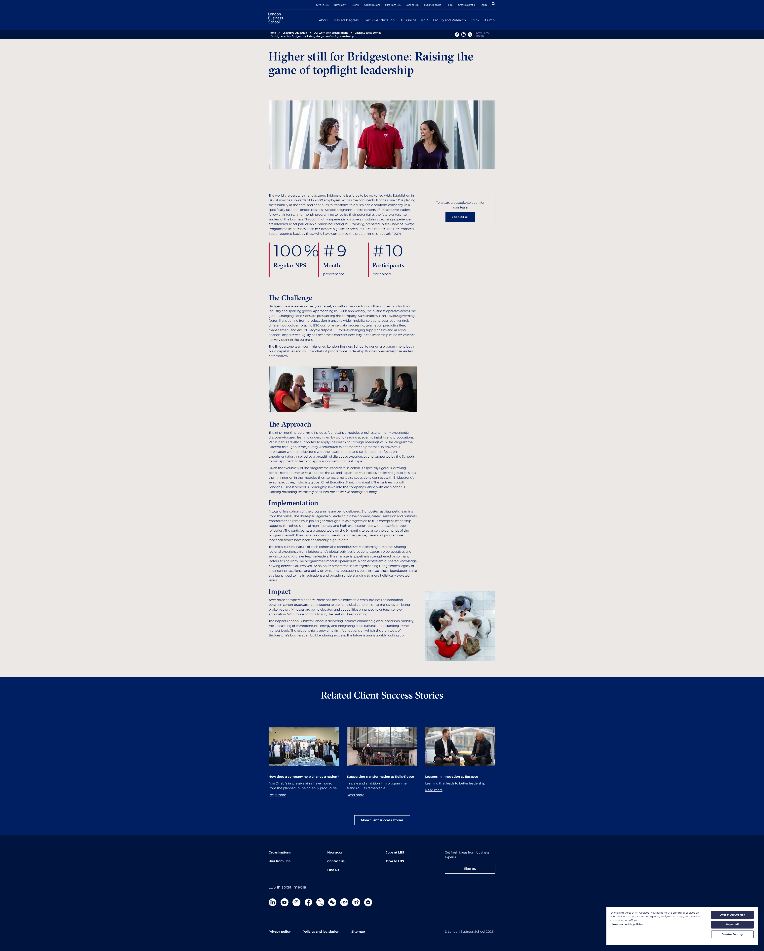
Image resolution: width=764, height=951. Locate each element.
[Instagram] (296, 902)
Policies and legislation (321, 931)
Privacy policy (280, 931)
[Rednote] (344, 902)
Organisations (372, 5)
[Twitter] (320, 902)
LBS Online (408, 20)
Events (355, 5)
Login (483, 5)
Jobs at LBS (412, 5)
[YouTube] (284, 902)
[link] (470, 869)
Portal (449, 5)
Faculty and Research (449, 20)
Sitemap (358, 931)
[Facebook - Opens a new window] (457, 34)
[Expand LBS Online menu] (419, 20)
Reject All (732, 924)
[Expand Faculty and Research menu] (468, 20)
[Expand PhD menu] (431, 20)
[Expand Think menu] (482, 20)
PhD (424, 20)
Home (272, 33)
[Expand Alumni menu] (498, 20)
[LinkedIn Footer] (273, 902)
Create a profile (467, 5)
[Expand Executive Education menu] (397, 20)
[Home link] (276, 20)
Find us (333, 870)
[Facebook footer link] (308, 902)
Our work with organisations (331, 33)
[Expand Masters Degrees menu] (361, 20)
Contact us (460, 216)
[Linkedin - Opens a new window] (463, 34)
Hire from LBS (393, 5)
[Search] (493, 4)
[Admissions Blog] (368, 902)
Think (475, 20)
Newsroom (340, 5)
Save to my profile (482, 34)
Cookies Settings (732, 934)
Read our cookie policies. (627, 924)
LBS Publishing (432, 5)
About (323, 20)
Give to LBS (322, 5)
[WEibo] (356, 902)
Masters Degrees (346, 20)
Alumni (489, 20)
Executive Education (379, 20)
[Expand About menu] (331, 20)
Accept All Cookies (732, 915)
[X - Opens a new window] (470, 34)
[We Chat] (332, 902)
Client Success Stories (368, 33)
